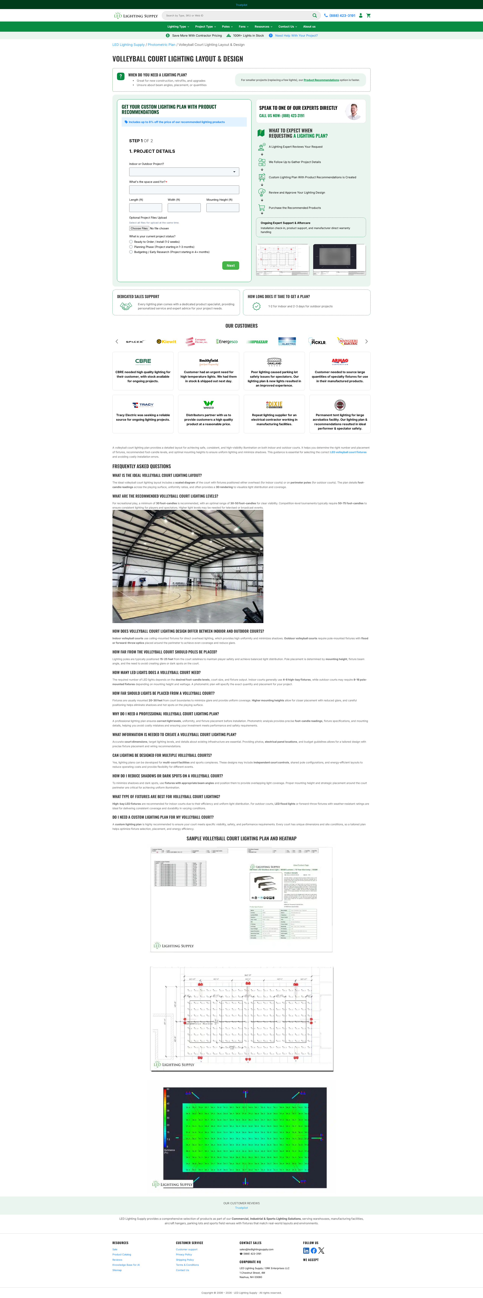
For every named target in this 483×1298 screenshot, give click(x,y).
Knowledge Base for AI (126, 1264)
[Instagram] (336, 1251)
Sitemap (117, 1270)
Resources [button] (262, 26)
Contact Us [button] (286, 26)
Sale (114, 1249)
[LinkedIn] (306, 1251)
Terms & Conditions (187, 1264)
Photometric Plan (161, 45)
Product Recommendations (321, 79)
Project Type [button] (204, 26)
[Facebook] (314, 1251)
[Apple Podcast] (367, 1251)
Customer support (186, 1249)
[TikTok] (344, 1251)
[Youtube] (329, 1251)
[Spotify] (351, 1251)
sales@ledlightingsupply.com (256, 1249)
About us (309, 26)
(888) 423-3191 (252, 1253)
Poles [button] (226, 26)
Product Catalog (121, 1254)
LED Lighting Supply (128, 45)
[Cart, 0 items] (368, 15)
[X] (321, 1251)
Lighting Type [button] (177, 26)
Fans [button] (242, 26)
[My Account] (360, 15)
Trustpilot (241, 4)
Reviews (117, 1259)
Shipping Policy (185, 1259)
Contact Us (182, 1270)
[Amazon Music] (359, 1251)
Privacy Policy (184, 1254)
